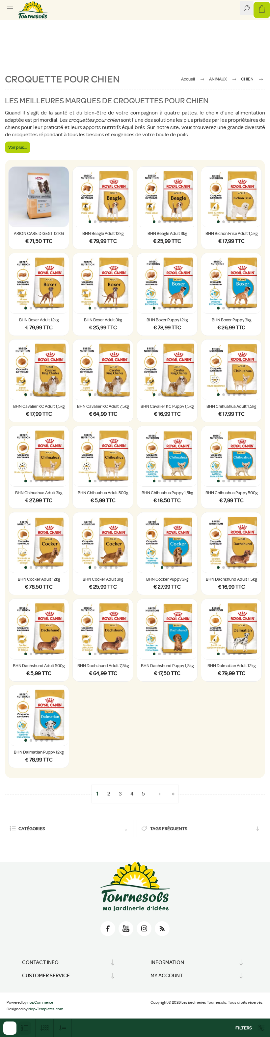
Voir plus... (17, 147)
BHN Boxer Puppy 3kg (231, 319)
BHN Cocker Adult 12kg (39, 579)
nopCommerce (40, 1002)
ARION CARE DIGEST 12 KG (39, 233)
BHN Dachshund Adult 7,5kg (103, 665)
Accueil (188, 79)
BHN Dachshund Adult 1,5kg (231, 579)
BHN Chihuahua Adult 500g (103, 492)
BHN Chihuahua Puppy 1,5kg (167, 492)
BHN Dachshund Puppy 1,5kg (167, 665)
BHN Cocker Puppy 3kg (167, 579)
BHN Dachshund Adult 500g (39, 665)
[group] (103, 197)
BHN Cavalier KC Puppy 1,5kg (167, 406)
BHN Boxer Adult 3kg (103, 319)
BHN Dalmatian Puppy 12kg (39, 752)
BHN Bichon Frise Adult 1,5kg (231, 233)
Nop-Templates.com (45, 1009)
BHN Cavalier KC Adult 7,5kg (103, 406)
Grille (9, 1028)
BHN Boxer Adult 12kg (39, 319)
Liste (24, 1028)
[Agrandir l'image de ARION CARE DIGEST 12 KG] (39, 197)
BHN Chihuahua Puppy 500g (231, 492)
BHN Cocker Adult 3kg (103, 579)
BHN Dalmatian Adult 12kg (231, 665)
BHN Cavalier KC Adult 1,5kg (39, 406)
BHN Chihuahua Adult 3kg (38, 492)
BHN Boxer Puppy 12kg (167, 319)
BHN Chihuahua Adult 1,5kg (231, 406)
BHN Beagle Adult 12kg (102, 233)
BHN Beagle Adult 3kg (167, 233)
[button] (90, 221)
